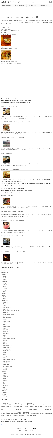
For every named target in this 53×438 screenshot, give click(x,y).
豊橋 (4, 298)
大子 (4, 389)
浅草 (4, 336)
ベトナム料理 (25, 20)
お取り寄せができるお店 (40, 404)
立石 (4, 354)
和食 (46, 409)
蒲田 (4, 357)
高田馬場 (5, 368)
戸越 (4, 323)
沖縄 (3, 371)
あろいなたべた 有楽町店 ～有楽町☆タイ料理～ (12, 235)
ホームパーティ (6, 409)
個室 (36, 409)
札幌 (4, 288)
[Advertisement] (26, 11)
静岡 (3, 394)
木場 (4, 328)
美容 (48, 413)
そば (7, 406)
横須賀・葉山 (6, 385)
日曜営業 (38, 20)
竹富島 (4, 376)
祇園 (4, 279)
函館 (4, 284)
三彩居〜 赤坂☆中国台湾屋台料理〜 (9, 106)
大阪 (3, 293)
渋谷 (4, 342)
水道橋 (4, 331)
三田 (4, 305)
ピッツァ (45, 406)
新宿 (4, 324)
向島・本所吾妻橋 (7, 317)
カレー (23, 406)
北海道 (3, 281)
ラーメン (21, 410)
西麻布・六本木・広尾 (8, 359)
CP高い (18, 404)
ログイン (26, 436)
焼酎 (43, 413)
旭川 (4, 286)
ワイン (27, 410)
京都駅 (4, 276)
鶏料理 (34, 415)
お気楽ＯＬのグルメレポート (26, 434)
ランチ (29, 20)
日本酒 (31, 413)
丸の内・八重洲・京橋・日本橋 (10, 310)
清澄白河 (5, 340)
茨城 (3, 387)
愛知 (3, 295)
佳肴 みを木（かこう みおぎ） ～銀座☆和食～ (12, 211)
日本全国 (3, 272)
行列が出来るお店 (13, 415)
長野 (3, 390)
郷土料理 (21, 415)
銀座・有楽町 (5, 20)
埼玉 (3, 290)
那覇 (4, 380)
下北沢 (4, 309)
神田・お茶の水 (6, 349)
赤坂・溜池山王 (6, 361)
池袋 (4, 335)
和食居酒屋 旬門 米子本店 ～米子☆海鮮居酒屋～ (13, 137)
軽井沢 (4, 392)
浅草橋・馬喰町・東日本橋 (9, 338)
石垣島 (4, 375)
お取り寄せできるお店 (45, 5)
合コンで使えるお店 (19, 5)
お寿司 (3, 406)
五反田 (4, 312)
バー (40, 406)
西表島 (4, 378)
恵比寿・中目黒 (6, 321)
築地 (4, 356)
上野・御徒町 (6, 307)
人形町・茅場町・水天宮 (8, 314)
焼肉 (41, 413)
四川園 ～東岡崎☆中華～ (7, 153)
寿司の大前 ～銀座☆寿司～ (7, 195)
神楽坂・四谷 (6, 347)
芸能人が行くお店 (32, 5)
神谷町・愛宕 (6, 350)
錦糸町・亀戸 (6, 364)
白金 (4, 343)
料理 (19, 413)
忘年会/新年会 (10, 413)
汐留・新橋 (5, 333)
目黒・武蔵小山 (6, 345)
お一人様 (19, 20)
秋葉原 (4, 352)
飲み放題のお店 (28, 415)
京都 (3, 274)
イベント (19, 406)
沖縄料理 (35, 413)
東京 (3, 300)
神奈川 (3, 382)
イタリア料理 (12, 406)
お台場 (4, 302)
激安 (38, 413)
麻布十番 (5, 369)
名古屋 (4, 296)
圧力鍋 (49, 409)
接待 (16, 413)
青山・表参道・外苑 (7, 366)
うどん (22, 404)
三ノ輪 (4, 303)
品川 (4, 319)
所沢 (4, 291)
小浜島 (4, 373)
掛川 (4, 396)
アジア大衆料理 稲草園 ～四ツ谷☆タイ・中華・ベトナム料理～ (16, 121)
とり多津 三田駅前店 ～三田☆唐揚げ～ (10, 169)
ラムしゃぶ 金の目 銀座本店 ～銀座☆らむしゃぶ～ (13, 220)
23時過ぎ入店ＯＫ (12, 20)
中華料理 (33, 20)
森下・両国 (5, 329)
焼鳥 (46, 413)
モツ (10, 409)
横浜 (4, 383)
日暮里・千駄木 (6, 326)
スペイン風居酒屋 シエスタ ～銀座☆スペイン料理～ (13, 251)
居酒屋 (3, 413)
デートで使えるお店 (6, 5)
